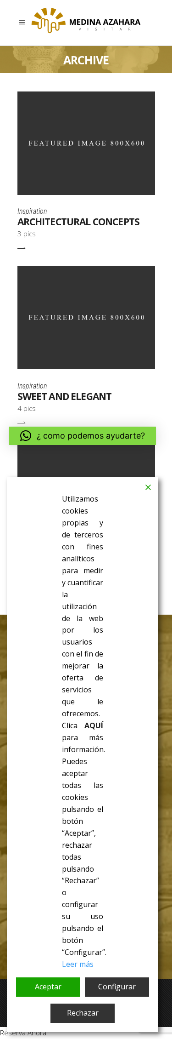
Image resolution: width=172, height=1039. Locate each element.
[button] (82, 436)
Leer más (78, 964)
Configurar (117, 987)
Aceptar (48, 987)
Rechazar (83, 1013)
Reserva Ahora (23, 1032)
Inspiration (32, 211)
